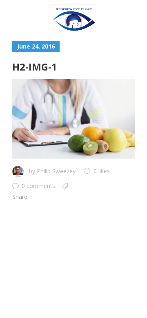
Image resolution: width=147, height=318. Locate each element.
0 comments (38, 186)
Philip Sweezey (56, 171)
